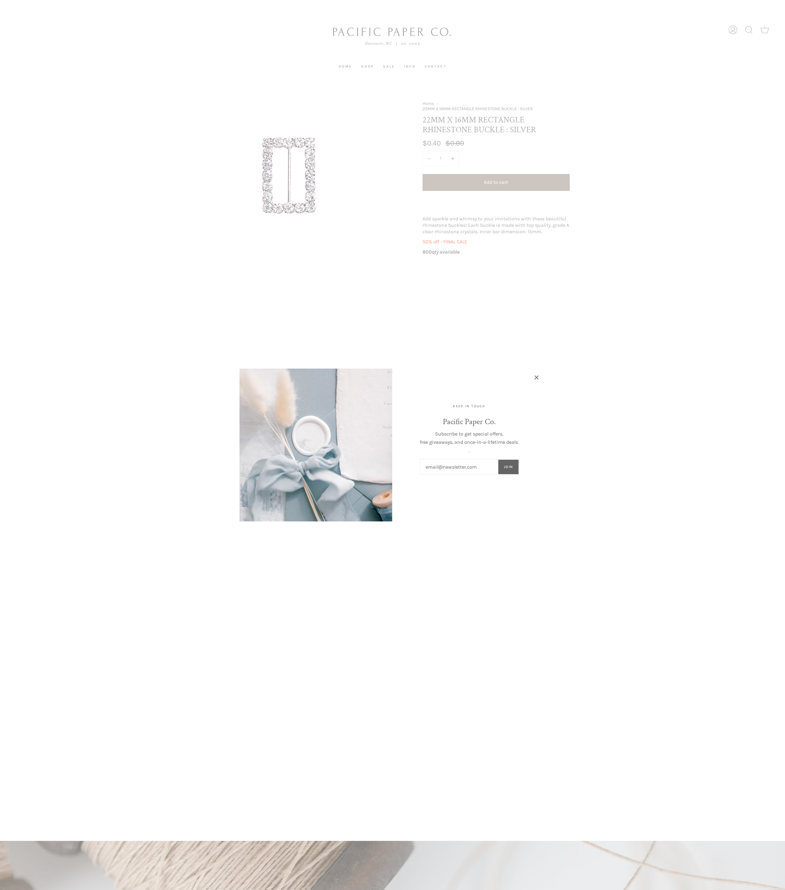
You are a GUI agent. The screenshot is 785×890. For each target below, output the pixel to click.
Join (508, 467)
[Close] (537, 377)
